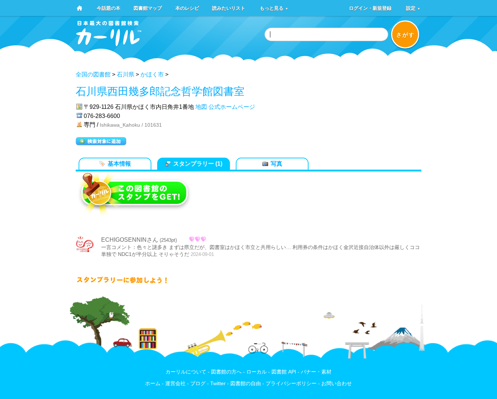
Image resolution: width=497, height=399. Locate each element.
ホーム (152, 383)
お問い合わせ (336, 383)
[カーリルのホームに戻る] (109, 44)
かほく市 (152, 74)
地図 (201, 107)
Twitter (218, 383)
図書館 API (283, 372)
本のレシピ (187, 7)
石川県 (125, 74)
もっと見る (274, 7)
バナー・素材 (316, 372)
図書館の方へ (226, 372)
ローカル (256, 372)
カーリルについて (186, 372)
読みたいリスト (228, 7)
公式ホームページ (231, 107)
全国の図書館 (93, 74)
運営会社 (175, 383)
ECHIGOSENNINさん (129, 240)
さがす (405, 35)
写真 (276, 164)
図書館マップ (148, 7)
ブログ (198, 383)
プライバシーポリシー (291, 383)
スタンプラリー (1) (197, 164)
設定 (413, 7)
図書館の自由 (245, 383)
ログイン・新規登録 (370, 7)
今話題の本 (108, 7)
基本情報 (119, 164)
